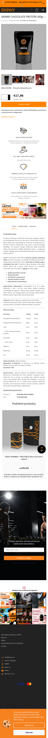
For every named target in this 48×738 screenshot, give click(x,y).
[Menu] (43, 10)
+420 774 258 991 (10, 661)
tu (22, 719)
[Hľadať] (31, 10)
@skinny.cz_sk (9, 674)
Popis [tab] (14, 226)
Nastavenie (29, 725)
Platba (3, 640)
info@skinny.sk (9, 657)
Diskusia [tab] (32, 226)
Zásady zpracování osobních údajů (24, 563)
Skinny (6, 670)
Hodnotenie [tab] (23, 226)
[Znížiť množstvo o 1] (9, 98)
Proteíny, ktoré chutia (25, 394)
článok (25, 269)
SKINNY (6, 664)
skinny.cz (7, 667)
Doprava (4, 638)
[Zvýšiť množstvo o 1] (9, 96)
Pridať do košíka (24, 104)
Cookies (4, 646)
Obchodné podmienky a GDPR (11, 635)
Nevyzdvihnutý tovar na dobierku (12, 643)
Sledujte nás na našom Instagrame (24, 590)
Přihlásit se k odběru (24, 558)
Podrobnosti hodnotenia (28, 21)
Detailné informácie (7, 117)
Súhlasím (29, 732)
